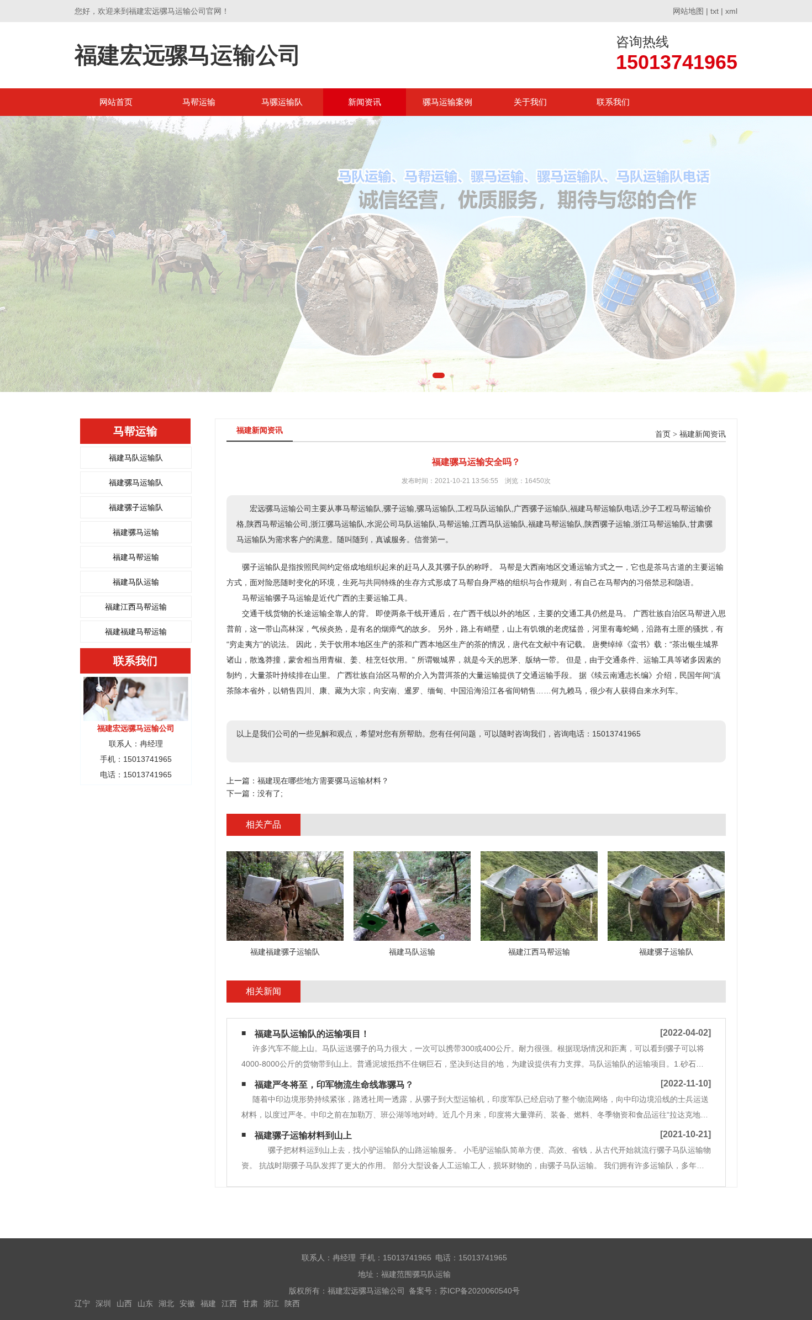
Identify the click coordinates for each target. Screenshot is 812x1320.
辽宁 (82, 1303)
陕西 (292, 1303)
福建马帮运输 (136, 557)
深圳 (103, 1303)
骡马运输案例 (447, 102)
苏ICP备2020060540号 (480, 1290)
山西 (124, 1303)
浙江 (271, 1303)
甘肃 (250, 1303)
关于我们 (530, 102)
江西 (229, 1303)
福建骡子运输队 (136, 507)
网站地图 (688, 11)
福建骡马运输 (136, 532)
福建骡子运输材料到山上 (303, 1135)
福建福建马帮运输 (136, 631)
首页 (663, 434)
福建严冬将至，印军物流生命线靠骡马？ (334, 1084)
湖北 (166, 1303)
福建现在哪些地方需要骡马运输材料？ (323, 780)
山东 (145, 1303)
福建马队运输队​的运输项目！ (312, 1033)
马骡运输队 (282, 102)
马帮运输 (198, 102)
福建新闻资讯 (702, 434)
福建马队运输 (136, 581)
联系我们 (613, 102)
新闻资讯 (364, 102)
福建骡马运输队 (136, 482)
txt (714, 11)
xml (731, 11)
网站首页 (116, 102)
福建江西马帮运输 (136, 606)
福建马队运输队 (136, 457)
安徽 (187, 1303)
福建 (208, 1303)
